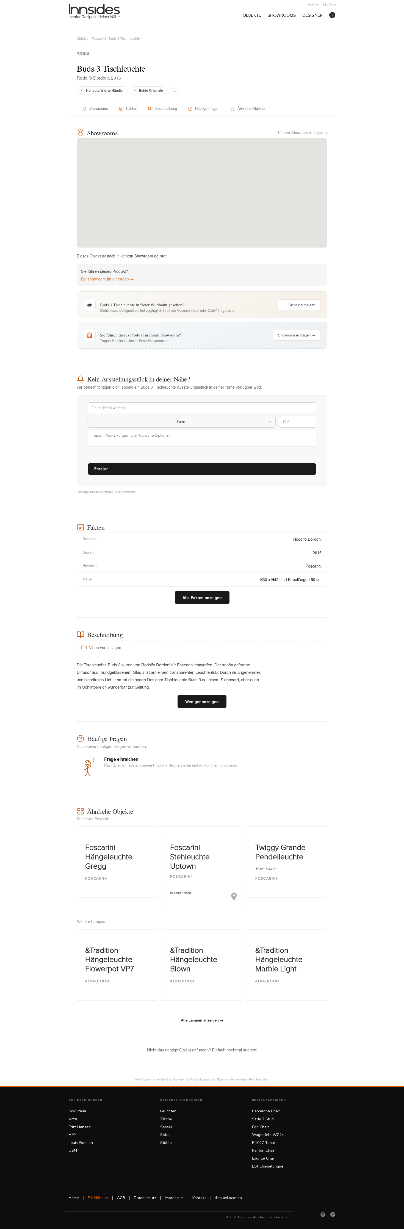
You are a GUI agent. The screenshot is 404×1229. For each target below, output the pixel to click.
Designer (312, 15)
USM (73, 1150)
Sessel (166, 1127)
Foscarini (99, 38)
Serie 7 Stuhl (263, 1119)
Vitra (73, 1119)
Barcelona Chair (266, 1111)
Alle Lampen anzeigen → (202, 1020)
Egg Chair (260, 1127)
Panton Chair (263, 1150)
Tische (166, 1119)
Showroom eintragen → (296, 335)
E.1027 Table (263, 1142)
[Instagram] (322, 1214)
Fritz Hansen (80, 1127)
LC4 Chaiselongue (267, 1166)
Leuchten (168, 1111)
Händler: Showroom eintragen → (302, 132)
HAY (72, 1134)
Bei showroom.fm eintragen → (107, 279)
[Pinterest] (332, 1214)
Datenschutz (145, 1197)
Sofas (165, 1134)
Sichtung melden (302, 304)
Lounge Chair (263, 1158)
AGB (121, 1197)
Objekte (252, 15)
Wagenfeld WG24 (268, 1134)
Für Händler (98, 1197)
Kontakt (199, 1197)
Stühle (166, 1142)
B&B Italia (77, 1111)
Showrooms (282, 15)
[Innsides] (103, 11)
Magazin (313, 4)
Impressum (174, 1197)
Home (74, 1197)
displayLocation (228, 1197)
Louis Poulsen (81, 1142)
